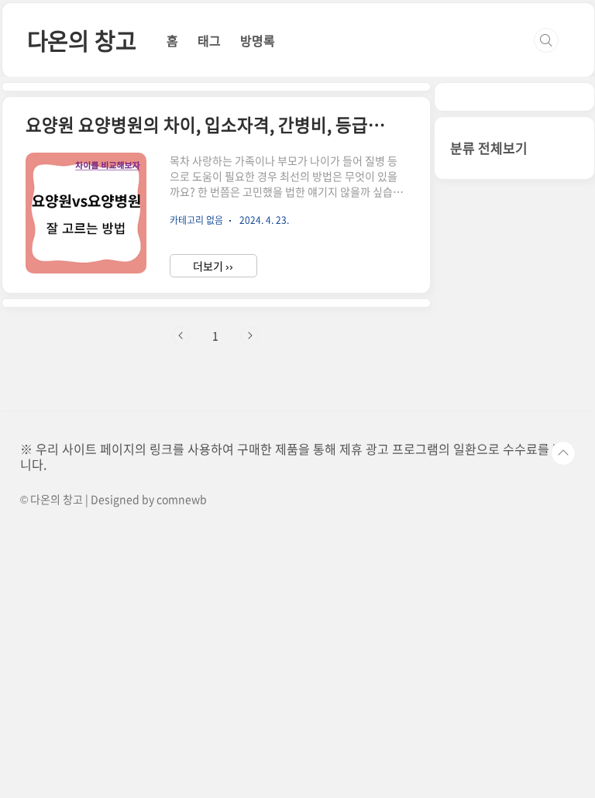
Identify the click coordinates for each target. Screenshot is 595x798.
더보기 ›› (213, 265)
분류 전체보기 (489, 147)
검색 (546, 40)
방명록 (257, 40)
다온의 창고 (81, 40)
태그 (209, 40)
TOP (563, 453)
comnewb (181, 499)
